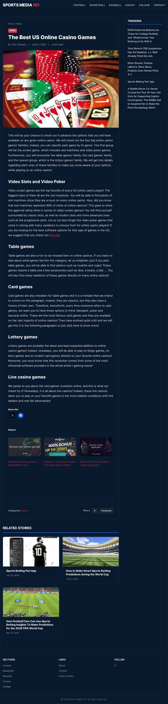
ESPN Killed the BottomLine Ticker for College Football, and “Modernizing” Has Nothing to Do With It (143, 36)
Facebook (106, 510)
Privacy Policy (66, 676)
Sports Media (21, 5)
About (62, 665)
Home (11, 24)
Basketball (97, 5)
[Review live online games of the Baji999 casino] (24, 446)
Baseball (115, 5)
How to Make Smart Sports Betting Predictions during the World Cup (88, 572)
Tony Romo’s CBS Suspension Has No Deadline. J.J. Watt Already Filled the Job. (145, 52)
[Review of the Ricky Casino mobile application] (96, 446)
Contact (159, 5)
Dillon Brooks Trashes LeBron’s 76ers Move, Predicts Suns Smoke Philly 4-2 (143, 69)
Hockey (130, 5)
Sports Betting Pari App (21, 570)
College (144, 5)
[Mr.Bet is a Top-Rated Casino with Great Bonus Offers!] (60, 446)
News (19, 24)
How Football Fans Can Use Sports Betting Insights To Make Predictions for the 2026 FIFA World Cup (29, 625)
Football (79, 5)
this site (54, 235)
